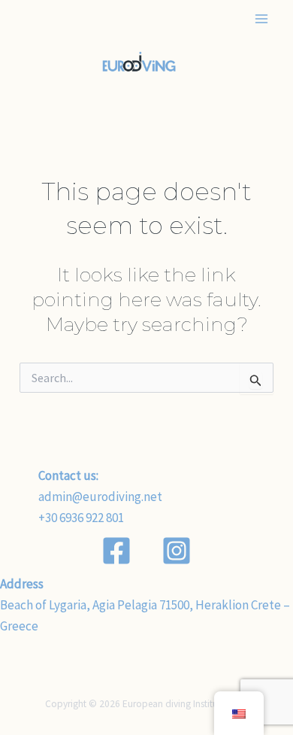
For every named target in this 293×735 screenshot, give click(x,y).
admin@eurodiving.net (100, 496)
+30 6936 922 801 (81, 517)
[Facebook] (116, 551)
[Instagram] (177, 551)
